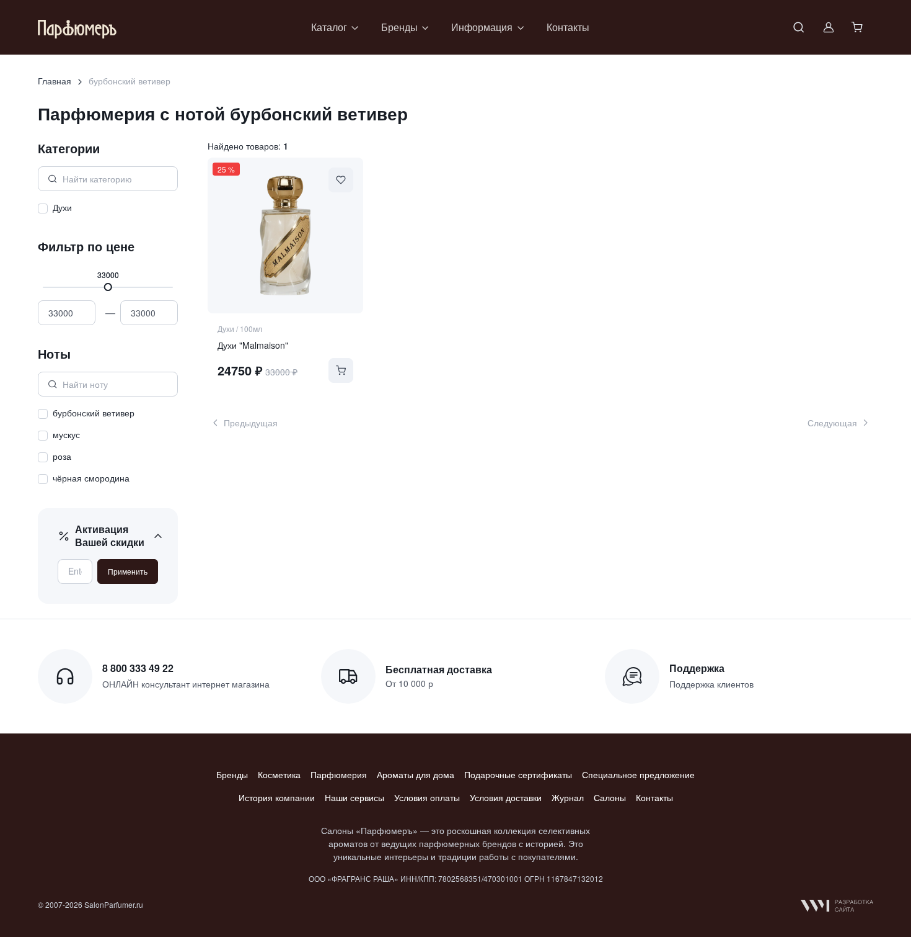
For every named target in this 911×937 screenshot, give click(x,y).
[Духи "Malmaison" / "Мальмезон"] (285, 235)
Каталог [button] (329, 27)
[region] (108, 209)
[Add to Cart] (340, 370)
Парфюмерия (338, 774)
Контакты (568, 27)
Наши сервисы (354, 797)
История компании (277, 797)
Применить (127, 571)
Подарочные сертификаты (518, 774)
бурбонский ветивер (93, 412)
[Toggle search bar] (799, 27)
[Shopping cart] (858, 27)
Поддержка (696, 668)
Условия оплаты (427, 797)
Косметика (279, 774)
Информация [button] (482, 27)
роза (62, 456)
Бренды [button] (399, 27)
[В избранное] (340, 180)
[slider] (108, 287)
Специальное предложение (638, 774)
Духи (62, 207)
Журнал (568, 797)
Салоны (610, 797)
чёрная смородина (91, 478)
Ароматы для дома (415, 774)
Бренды (232, 774)
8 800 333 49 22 (138, 668)
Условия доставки (506, 797)
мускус (66, 434)
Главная (54, 80)
